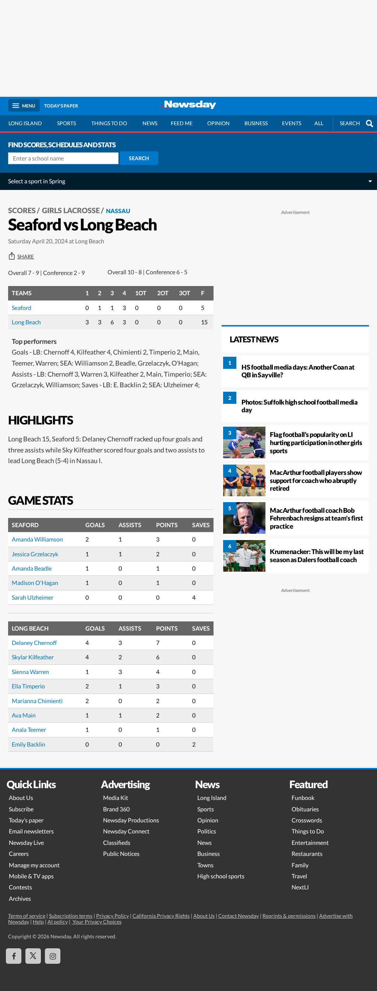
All (318, 123)
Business (256, 123)
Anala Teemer (29, 729)
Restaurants (307, 853)
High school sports (220, 875)
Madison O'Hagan (35, 582)
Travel (299, 875)
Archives (20, 898)
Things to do (109, 123)
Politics (206, 831)
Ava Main (24, 715)
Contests (20, 887)
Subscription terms (70, 916)
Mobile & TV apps (31, 875)
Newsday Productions (131, 820)
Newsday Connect (126, 831)
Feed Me (182, 123)
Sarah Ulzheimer (32, 597)
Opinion (218, 123)
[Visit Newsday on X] (33, 956)
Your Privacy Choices (96, 921)
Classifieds (116, 842)
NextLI (300, 887)
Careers (19, 853)
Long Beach (26, 321)
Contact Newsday (238, 916)
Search (139, 158)
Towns (205, 864)
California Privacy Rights (161, 916)
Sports (66, 123)
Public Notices (121, 853)
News (149, 123)
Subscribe (21, 808)
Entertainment (310, 842)
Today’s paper (26, 820)
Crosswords (307, 820)
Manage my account (34, 864)
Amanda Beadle (32, 568)
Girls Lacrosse (71, 210)
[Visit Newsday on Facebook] (13, 956)
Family (300, 864)
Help (38, 921)
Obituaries (305, 808)
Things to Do (308, 831)
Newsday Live (26, 842)
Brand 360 (116, 808)
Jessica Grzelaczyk (35, 553)
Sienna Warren (30, 671)
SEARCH (350, 123)
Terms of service (26, 916)
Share (25, 257)
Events (291, 123)
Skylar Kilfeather (33, 656)
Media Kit (115, 797)
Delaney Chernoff (34, 642)
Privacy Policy (112, 916)
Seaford (21, 307)
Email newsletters (31, 831)
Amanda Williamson (37, 539)
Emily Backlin (28, 744)
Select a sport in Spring (36, 180)
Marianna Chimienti (37, 700)
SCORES (22, 210)
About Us (21, 797)
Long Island (25, 123)
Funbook (303, 797)
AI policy (57, 921)
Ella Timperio (28, 686)
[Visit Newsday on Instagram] (52, 956)
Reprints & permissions (289, 916)
